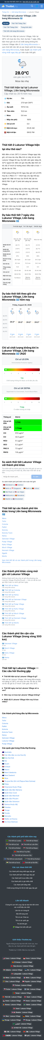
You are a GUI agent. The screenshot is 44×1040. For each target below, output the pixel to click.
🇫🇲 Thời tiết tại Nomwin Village (14, 619)
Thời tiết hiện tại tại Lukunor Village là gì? (20, 676)
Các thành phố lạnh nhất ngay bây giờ (22, 875)
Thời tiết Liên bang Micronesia (13, 31)
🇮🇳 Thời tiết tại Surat (13, 862)
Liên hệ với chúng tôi (22, 910)
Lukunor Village (8, 741)
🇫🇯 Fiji (4, 761)
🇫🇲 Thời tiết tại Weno (10, 586)
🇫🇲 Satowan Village (9, 644)
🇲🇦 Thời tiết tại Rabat (31, 840)
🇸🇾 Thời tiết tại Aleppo (30, 848)
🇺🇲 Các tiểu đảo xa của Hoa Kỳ (14, 755)
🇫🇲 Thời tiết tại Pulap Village (13, 605)
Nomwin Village (8, 550)
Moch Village (7, 547)
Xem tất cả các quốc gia (31, 2)
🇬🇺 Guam (5, 764)
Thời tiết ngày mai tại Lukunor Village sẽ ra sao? (20, 689)
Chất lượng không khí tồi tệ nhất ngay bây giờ (22, 888)
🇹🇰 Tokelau (6, 807)
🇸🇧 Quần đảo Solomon (10, 801)
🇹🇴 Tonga (5, 810)
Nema (4, 536)
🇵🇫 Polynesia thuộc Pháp (11, 787)
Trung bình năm (26, 27)
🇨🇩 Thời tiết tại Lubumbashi (13, 859)
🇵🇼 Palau (5, 784)
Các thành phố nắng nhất (22, 885)
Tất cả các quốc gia (22, 920)
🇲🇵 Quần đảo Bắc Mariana (12, 790)
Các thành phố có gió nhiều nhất (22, 881)
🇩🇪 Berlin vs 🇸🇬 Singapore (12, 488)
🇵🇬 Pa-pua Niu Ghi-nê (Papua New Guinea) (18, 781)
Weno (4, 518)
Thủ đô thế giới (22, 924)
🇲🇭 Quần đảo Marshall (10, 796)
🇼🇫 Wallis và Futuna (9, 819)
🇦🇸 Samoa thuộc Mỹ (10, 804)
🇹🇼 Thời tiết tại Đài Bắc (30, 862)
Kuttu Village (7, 544)
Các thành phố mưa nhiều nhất (22, 878)
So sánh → (36, 476)
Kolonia (5, 530)
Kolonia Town (7, 533)
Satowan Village (8, 539)
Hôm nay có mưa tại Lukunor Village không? (22, 695)
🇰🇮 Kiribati (6, 767)
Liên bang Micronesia (18, 12)
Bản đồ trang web (22, 914)
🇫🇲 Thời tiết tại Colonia (11, 591)
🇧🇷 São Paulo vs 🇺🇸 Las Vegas (13, 492)
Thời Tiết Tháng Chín (10, 27)
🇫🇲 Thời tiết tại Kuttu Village (13, 610)
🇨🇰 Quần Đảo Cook (9, 793)
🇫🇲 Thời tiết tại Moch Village (13, 614)
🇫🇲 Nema (5, 658)
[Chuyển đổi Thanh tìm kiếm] (32, 6)
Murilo (4, 556)
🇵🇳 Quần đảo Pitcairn (10, 799)
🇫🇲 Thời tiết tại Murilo (10, 624)
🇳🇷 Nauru (5, 769)
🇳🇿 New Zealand (8, 775)
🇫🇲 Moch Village (8, 649)
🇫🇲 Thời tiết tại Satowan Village (14, 600)
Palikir (4, 527)
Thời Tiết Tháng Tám (19, 23)
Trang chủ (5, 12)
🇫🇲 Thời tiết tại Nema (10, 596)
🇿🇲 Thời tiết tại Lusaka (13, 840)
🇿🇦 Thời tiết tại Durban (32, 859)
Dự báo (5, 23)
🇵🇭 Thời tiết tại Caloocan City (22, 855)
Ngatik (4, 553)
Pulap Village (7, 542)
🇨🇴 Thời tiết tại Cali (12, 844)
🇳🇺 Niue (5, 778)
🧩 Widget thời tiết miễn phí (22, 927)
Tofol (4, 521)
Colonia (5, 524)
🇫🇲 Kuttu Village (8, 654)
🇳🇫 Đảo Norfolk (8, 758)
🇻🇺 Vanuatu (6, 816)
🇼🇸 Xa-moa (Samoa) (10, 822)
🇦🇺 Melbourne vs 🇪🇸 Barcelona (13, 495)
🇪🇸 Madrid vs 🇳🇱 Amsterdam (13, 499)
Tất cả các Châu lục (22, 917)
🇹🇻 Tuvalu (6, 813)
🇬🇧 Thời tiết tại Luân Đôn (29, 844)
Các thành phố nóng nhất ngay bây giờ (22, 871)
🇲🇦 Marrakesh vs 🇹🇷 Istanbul (13, 485)
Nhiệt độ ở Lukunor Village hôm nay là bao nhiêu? (20, 701)
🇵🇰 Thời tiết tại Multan (13, 848)
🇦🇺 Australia (6, 752)
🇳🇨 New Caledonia (9, 772)
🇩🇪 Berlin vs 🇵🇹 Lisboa (31, 488)
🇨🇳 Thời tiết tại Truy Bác (22, 851)
